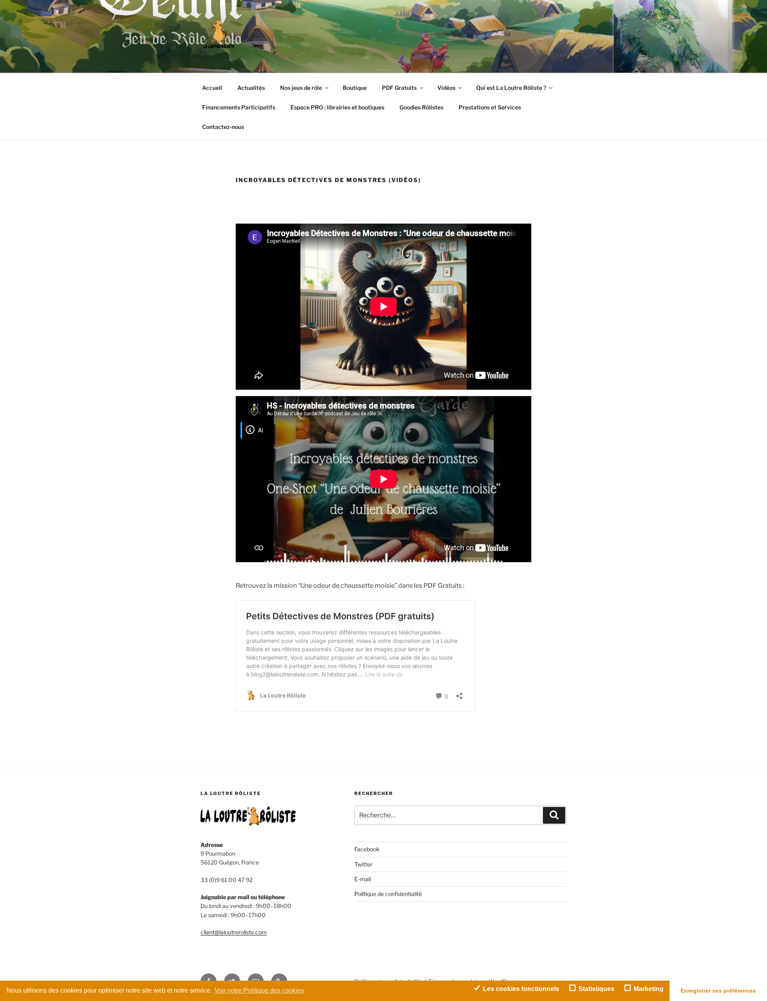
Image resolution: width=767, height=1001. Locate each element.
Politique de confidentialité (388, 893)
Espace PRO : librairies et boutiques (337, 107)
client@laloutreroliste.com (234, 932)
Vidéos (446, 87)
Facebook (367, 849)
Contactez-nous (223, 126)
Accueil (212, 87)
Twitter (363, 864)
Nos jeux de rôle (301, 87)
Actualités (251, 87)
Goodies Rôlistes (421, 107)
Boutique (355, 87)
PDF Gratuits (399, 87)
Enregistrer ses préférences (718, 990)
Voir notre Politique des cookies (259, 990)
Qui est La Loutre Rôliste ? (511, 87)
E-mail (362, 879)
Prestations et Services (490, 107)
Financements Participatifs (238, 107)
